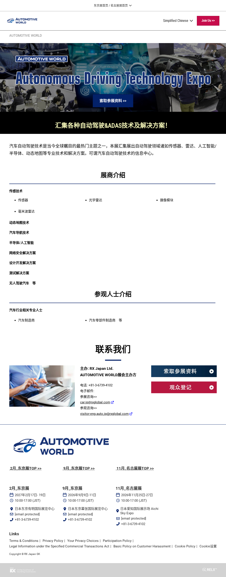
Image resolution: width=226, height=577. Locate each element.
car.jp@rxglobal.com (95, 402)
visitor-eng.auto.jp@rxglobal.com (104, 414)
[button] (208, 21)
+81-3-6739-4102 (27, 520)
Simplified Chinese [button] (176, 21)
